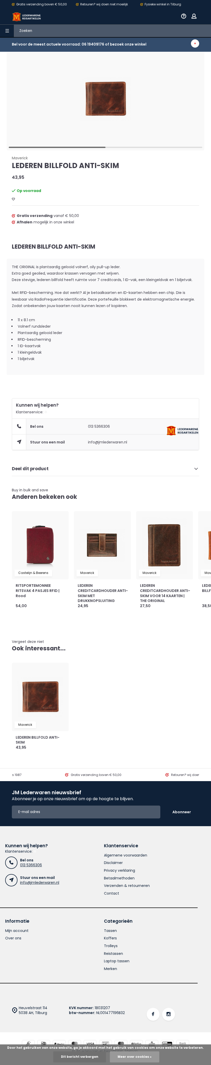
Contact (111, 893)
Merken (110, 968)
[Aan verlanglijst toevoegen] (13, 199)
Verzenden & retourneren (127, 885)
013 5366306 (99, 426)
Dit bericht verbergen (79, 1057)
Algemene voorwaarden (125, 855)
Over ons (13, 938)
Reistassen (113, 953)
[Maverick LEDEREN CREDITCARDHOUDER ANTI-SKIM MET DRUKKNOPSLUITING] (102, 545)
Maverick (20, 158)
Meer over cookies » (135, 1057)
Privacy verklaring (119, 870)
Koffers (110, 938)
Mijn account (17, 930)
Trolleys (111, 946)
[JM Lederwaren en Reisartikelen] (27, 16)
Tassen (110, 930)
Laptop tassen (116, 961)
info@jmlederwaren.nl (107, 442)
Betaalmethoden (119, 878)
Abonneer (181, 812)
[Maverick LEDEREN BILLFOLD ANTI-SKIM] (40, 697)
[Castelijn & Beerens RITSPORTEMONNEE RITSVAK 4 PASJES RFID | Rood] (40, 545)
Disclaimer (113, 862)
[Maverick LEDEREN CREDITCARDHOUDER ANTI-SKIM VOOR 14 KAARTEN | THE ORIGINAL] (164, 545)
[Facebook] (153, 1014)
